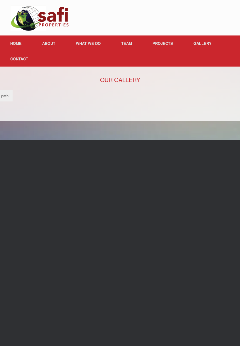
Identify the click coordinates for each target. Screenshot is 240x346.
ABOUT (48, 43)
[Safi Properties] (39, 18)
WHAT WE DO (88, 43)
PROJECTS (162, 43)
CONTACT (19, 59)
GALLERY (202, 43)
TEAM (126, 43)
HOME (16, 43)
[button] (231, 51)
